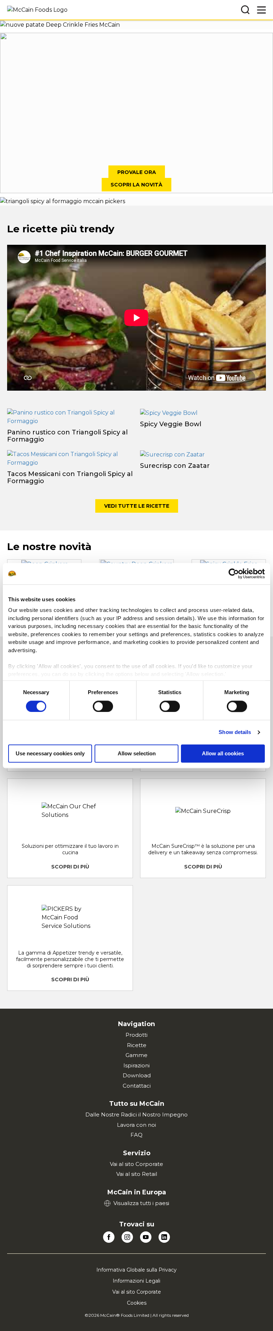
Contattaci (137, 1085)
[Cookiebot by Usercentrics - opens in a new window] (234, 573)
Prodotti (136, 1034)
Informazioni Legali (136, 1281)
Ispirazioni (136, 1065)
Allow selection (137, 753)
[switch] (103, 706)
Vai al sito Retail (136, 1174)
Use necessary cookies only (50, 753)
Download (137, 1075)
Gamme (136, 1055)
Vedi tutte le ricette (136, 506)
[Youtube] (145, 1237)
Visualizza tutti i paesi (141, 1203)
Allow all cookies (223, 753)
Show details (235, 732)
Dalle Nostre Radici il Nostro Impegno (136, 1114)
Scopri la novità (136, 184)
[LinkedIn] (164, 1237)
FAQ (136, 1134)
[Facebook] (108, 1237)
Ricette (136, 1045)
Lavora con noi (136, 1124)
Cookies (136, 1303)
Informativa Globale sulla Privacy (136, 1270)
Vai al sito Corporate (136, 1164)
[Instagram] (127, 1237)
